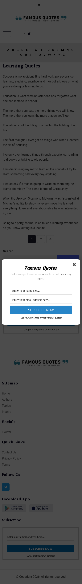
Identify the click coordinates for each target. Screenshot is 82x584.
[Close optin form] (75, 265)
